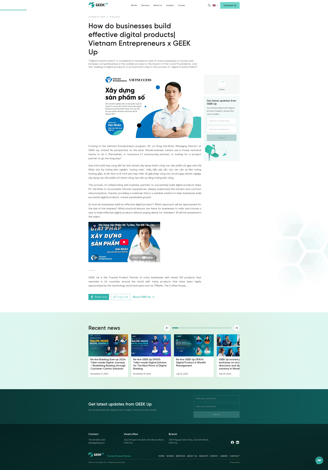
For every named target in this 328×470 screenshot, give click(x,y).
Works (134, 5)
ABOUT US (192, 456)
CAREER (224, 456)
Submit (221, 137)
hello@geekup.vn (96, 443)
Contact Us (230, 5)
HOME (161, 456)
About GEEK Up (142, 296)
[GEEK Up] (96, 455)
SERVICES (180, 456)
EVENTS (214, 456)
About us (158, 5)
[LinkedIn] (237, 442)
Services (145, 5)
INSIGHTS (203, 456)
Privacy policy (235, 462)
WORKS (170, 456)
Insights (170, 5)
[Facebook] (232, 442)
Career (181, 5)
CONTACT (235, 456)
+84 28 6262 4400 (96, 440)
